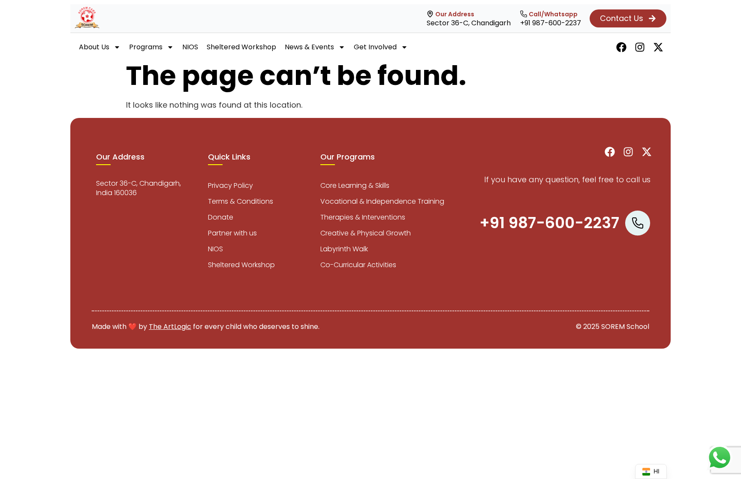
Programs (146, 47)
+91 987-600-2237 (550, 23)
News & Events (309, 47)
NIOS (190, 47)
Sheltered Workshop (241, 47)
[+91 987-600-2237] (523, 14)
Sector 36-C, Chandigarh (469, 23)
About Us (94, 47)
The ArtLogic (170, 326)
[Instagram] (640, 47)
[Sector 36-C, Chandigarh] (430, 14)
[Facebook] (621, 47)
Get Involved (375, 47)
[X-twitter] (658, 47)
